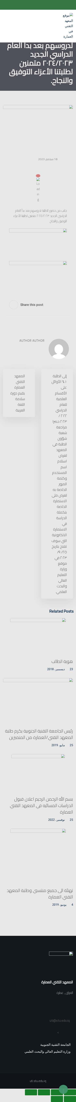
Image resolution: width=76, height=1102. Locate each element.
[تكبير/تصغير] (70, 1092)
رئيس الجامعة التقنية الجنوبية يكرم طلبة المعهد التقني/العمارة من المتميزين (39, 734)
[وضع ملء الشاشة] (57, 1092)
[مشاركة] (44, 1092)
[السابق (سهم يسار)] (70, 1099)
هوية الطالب (62, 661)
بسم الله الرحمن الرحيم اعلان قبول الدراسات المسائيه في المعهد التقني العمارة (41, 805)
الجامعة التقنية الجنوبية (55, 1045)
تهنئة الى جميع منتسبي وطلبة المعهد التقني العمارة (40, 893)
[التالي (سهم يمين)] (57, 1099)
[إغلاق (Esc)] (31, 1092)
